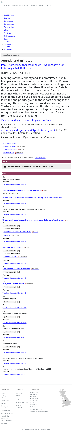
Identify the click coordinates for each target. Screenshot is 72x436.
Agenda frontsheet (14, 146)
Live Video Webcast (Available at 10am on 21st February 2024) (30, 166)
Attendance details (9, 143)
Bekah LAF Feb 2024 (15, 257)
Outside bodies (9, 36)
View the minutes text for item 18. (14, 278)
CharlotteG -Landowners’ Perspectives (20, 232)
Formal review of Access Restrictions (21, 269)
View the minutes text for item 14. (14, 204)
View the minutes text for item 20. (14, 308)
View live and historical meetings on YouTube (26, 120)
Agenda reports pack (14, 150)
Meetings (7, 33)
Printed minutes (13, 153)
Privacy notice (5, 410)
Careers (40, 5)
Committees (8, 21)
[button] (9, 226)
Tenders (3, 406)
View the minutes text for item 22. (14, 338)
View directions (40, 158)
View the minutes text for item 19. (14, 293)
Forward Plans (9, 27)
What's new (8, 49)
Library (6, 30)
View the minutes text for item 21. (14, 323)
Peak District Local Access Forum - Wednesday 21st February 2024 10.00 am (32, 66)
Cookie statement (6, 421)
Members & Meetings (11, 5)
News (21, 5)
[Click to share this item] (18, 226)
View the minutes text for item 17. (14, 263)
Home (3, 393)
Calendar (7, 18)
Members (4, 403)
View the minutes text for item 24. (14, 363)
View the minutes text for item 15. (14, 214)
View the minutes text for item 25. (14, 374)
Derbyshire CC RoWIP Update (18, 284)
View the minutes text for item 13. (14, 185)
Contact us (33, 5)
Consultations (9, 24)
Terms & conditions (7, 413)
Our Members (9, 15)
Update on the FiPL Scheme (16, 247)
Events (26, 5)
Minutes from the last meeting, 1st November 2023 (26, 190)
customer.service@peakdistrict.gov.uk (39, 411)
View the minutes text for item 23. (14, 353)
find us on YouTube (22, 402)
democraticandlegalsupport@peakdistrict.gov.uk (28, 130)
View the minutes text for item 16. (14, 242)
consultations (5, 408)
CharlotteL (11, 235)
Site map (4, 423)
